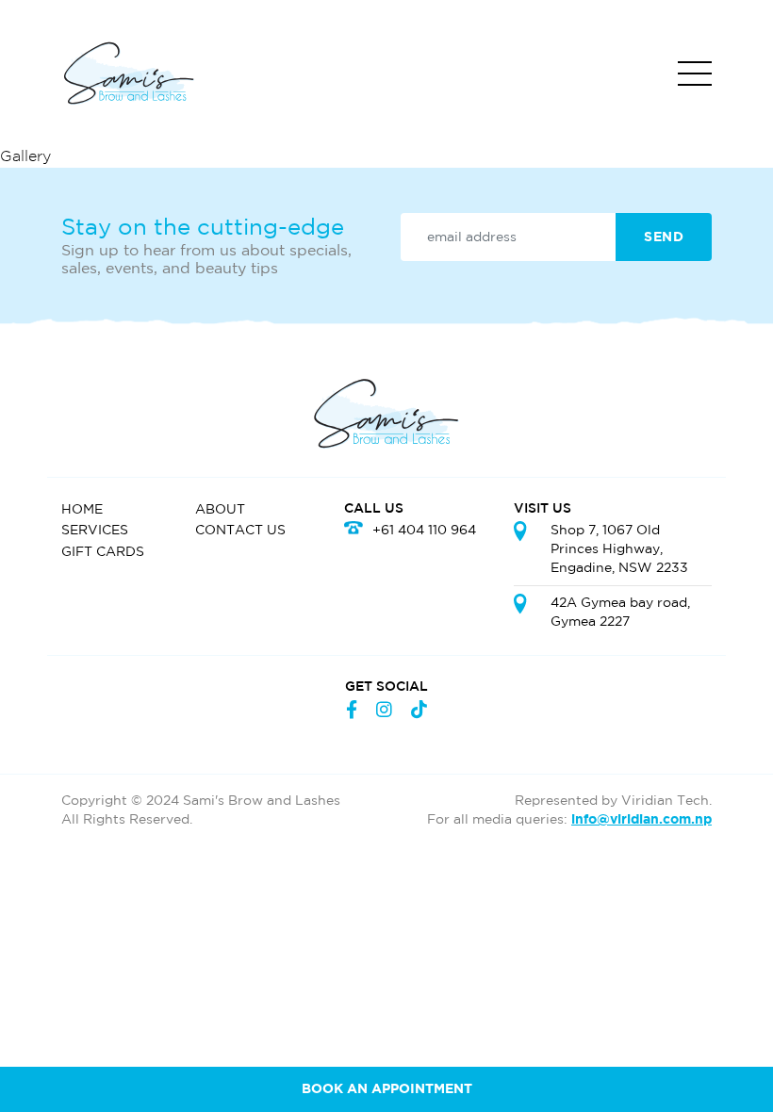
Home (82, 509)
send (663, 237)
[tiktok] (419, 711)
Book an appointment (387, 1089)
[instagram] (384, 711)
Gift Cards (102, 552)
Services (94, 530)
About (220, 509)
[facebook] (351, 711)
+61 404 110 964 (424, 530)
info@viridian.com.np (641, 819)
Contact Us (240, 530)
